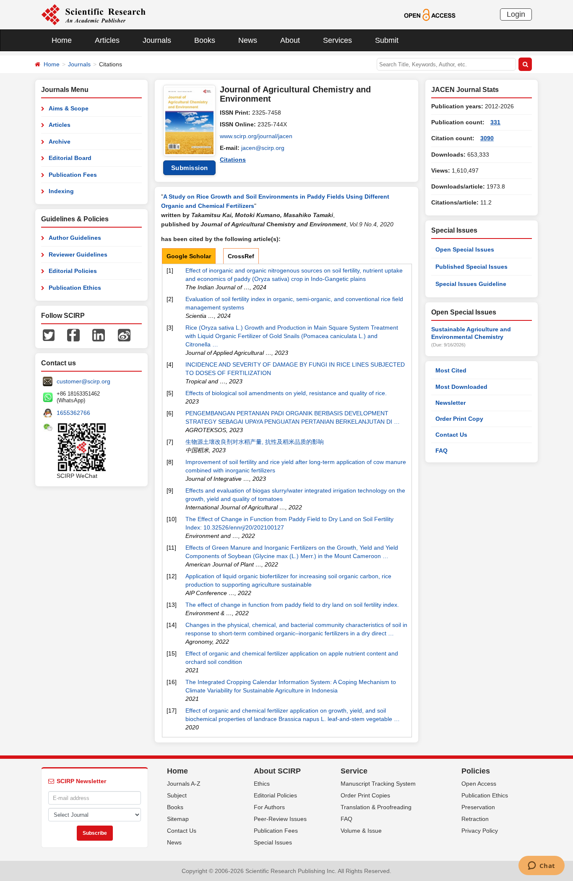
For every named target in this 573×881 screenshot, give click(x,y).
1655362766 (73, 412)
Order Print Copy (459, 418)
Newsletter (450, 402)
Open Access (478, 783)
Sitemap (178, 818)
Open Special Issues (464, 249)
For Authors (269, 807)
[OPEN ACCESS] (430, 14)
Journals (157, 40)
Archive (59, 141)
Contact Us (451, 434)
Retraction (475, 818)
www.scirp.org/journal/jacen (256, 136)
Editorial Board (70, 158)
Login (516, 14)
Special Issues (273, 842)
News (247, 40)
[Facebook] (73, 334)
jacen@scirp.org (262, 147)
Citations (233, 159)
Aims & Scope (69, 108)
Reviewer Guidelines (78, 254)
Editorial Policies (73, 270)
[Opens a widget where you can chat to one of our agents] (541, 866)
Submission (189, 167)
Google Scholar (189, 256)
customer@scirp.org (83, 381)
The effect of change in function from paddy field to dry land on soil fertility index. (292, 604)
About (290, 40)
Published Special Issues (471, 266)
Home (62, 40)
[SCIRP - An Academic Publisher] (93, 14)
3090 (487, 138)
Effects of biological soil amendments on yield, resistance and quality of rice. (286, 393)
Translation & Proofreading (376, 807)
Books (204, 40)
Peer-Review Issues (280, 818)
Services (337, 40)
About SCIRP (277, 771)
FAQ (441, 450)
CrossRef (241, 256)
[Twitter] (49, 334)
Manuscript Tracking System (378, 783)
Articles (107, 40)
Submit (386, 40)
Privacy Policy (479, 830)
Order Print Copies (365, 795)
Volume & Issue (361, 830)
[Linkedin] (98, 334)
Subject (177, 795)
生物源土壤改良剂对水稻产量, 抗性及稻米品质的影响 (254, 441)
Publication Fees (73, 174)
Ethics (262, 783)
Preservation (478, 807)
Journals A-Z (184, 783)
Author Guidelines (75, 237)
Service (354, 771)
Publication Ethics (75, 287)
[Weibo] (124, 334)
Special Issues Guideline (470, 284)
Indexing (61, 191)
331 (495, 122)
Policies (475, 771)
